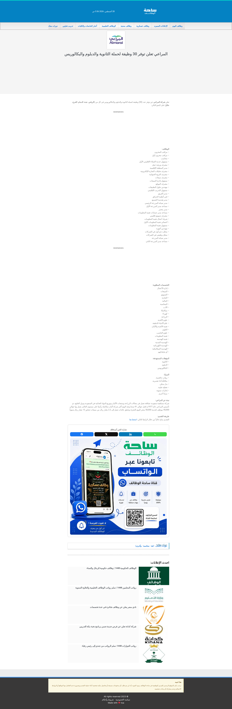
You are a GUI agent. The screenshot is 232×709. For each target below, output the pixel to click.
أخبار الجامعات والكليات (87, 26)
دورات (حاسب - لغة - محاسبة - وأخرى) (151, 546)
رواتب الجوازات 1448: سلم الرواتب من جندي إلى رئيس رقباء (109, 646)
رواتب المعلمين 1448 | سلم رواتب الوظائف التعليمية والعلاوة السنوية (105, 587)
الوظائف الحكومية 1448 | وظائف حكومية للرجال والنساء (111, 568)
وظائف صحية (126, 26)
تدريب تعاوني (68, 26)
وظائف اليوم (177, 26)
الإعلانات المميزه (160, 26)
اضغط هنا (133, 419)
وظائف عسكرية (142, 26)
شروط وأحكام (108, 699)
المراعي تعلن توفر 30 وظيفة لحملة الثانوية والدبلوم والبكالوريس (116, 54)
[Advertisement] (116, 76)
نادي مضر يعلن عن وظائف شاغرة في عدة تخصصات (113, 607)
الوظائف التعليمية (109, 26)
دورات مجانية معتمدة (49, 26)
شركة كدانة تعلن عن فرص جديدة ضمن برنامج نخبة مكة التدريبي (107, 626)
